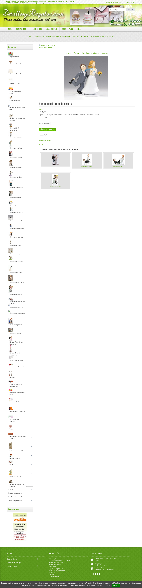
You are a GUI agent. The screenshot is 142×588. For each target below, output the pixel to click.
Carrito (127, 3)
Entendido (116, 586)
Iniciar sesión (117, 3)
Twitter (94, 574)
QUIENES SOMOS (36, 29)
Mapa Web (52, 567)
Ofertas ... (11, 489)
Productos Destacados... (16, 497)
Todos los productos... (15, 501)
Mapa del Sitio (12, 566)
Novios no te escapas (81, 36)
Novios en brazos (55, 186)
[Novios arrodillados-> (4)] (19, 180)
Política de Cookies (104, 586)
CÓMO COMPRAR (51, 29)
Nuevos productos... (15, 493)
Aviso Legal (52, 559)
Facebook (98, 574)
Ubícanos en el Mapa (14, 563)
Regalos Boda (39, 36)
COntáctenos (21, 29)
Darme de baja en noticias (57, 571)
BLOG (79, 29)
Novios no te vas (87, 166)
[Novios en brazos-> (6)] (19, 286)
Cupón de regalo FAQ (56, 569)
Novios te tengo (118, 166)
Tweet (41, 109)
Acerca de (52, 573)
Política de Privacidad (56, 563)
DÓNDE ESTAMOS (67, 29)
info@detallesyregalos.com (104, 565)
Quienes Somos (12, 559)
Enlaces (51, 575)
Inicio (108, 3)
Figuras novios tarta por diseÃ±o (58, 36)
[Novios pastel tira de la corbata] (86, 100)
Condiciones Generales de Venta (59, 561)
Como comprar (54, 577)
